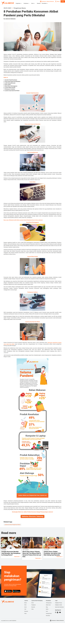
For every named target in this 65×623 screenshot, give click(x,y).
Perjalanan (26, 3)
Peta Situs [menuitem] (48, 615)
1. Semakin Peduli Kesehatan (10, 80)
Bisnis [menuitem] (25, 602)
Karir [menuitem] (47, 611)
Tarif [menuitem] (25, 609)
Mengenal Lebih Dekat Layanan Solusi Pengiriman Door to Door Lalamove (25, 220)
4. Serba (7, 84)
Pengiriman (18, 3)
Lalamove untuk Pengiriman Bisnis (12, 524)
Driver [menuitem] (25, 607)
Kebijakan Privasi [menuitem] (58, 602)
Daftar (63, 1)
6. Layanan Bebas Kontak (9, 87)
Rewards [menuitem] (26, 611)
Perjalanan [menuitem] (33, 604)
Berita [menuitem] (47, 609)
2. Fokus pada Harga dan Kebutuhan (12, 81)
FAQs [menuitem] (25, 613)
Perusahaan (44, 3)
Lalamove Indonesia (10, 18)
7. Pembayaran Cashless (9, 89)
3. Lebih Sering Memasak (9, 83)
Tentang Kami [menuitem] (48, 602)
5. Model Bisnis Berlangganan (10, 86)
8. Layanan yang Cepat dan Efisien (11, 90)
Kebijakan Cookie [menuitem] (58, 604)
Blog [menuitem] (47, 607)
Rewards (38, 3)
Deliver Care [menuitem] (48, 604)
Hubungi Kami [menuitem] (49, 613)
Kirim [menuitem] (25, 604)
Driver (32, 3)
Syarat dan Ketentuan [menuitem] (59, 607)
